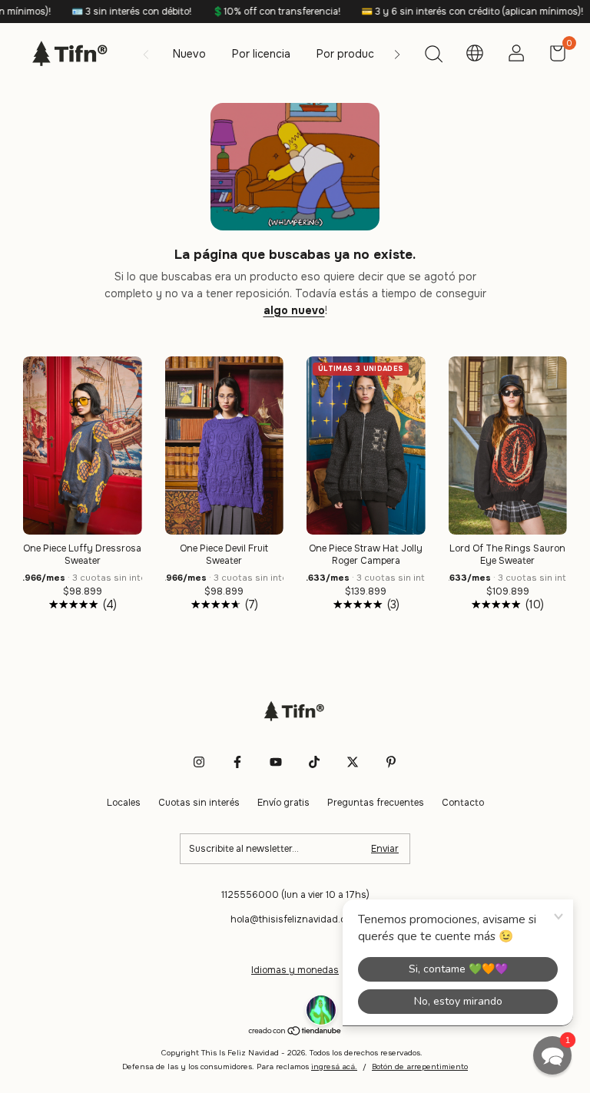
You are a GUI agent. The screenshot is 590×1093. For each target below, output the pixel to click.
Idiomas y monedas (295, 970)
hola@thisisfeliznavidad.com (295, 919)
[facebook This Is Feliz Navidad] (237, 762)
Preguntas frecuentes (375, 803)
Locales (124, 803)
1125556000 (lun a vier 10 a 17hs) (295, 895)
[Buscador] (433, 56)
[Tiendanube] (295, 1031)
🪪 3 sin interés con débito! (109, 11)
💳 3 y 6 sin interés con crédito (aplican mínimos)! (450, 11)
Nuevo (189, 54)
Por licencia (261, 54)
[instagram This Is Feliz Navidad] (199, 762)
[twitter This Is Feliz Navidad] (352, 762)
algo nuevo (294, 310)
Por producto (351, 54)
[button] (552, 1055)
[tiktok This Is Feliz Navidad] (314, 762)
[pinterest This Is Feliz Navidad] (391, 762)
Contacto (463, 803)
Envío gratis (283, 803)
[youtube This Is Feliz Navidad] (276, 762)
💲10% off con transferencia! (254, 11)
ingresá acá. (334, 1066)
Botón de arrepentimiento (420, 1066)
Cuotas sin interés (199, 803)
